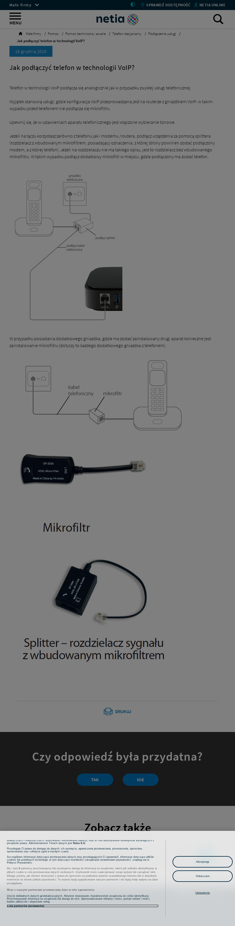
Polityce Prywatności (19, 862)
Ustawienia (202, 892)
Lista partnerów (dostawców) (25, 906)
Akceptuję (202, 861)
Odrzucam (202, 876)
